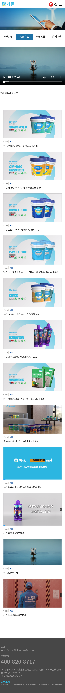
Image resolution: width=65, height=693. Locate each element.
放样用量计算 (56, 684)
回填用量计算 (44, 684)
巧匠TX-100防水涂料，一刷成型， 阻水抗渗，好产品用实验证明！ (32, 272)
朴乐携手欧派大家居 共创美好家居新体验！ (23, 487)
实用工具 (5, 681)
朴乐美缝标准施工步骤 (13, 533)
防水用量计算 (31, 684)
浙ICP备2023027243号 (12, 675)
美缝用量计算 (19, 684)
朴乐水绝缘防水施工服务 (14, 615)
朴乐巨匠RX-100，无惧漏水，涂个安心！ (22, 229)
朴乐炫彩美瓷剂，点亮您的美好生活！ (21, 356)
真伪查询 (4, 684)
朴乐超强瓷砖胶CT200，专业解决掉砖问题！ (24, 398)
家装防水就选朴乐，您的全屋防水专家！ (22, 441)
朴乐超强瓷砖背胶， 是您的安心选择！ (21, 145)
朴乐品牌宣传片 (10, 572)
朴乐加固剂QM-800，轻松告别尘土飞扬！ (22, 187)
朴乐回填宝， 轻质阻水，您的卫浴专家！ (22, 314)
